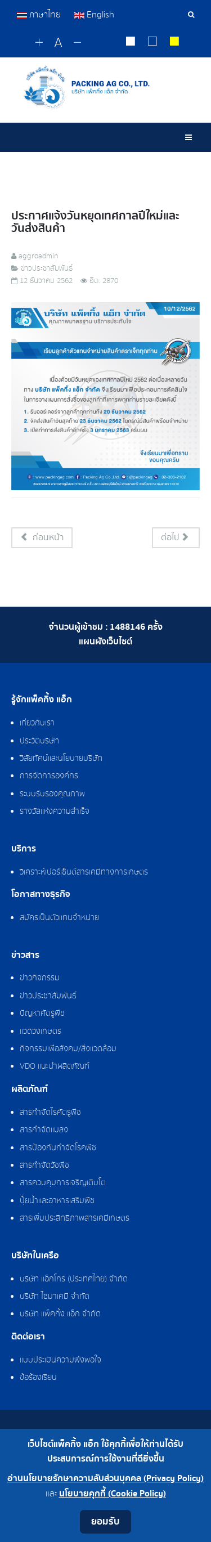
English (99, 14)
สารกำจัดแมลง (44, 1130)
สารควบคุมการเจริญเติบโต (63, 1183)
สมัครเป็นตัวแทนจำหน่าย (59, 918)
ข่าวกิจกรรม (40, 978)
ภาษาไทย (45, 14)
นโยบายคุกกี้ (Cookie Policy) (112, 1494)
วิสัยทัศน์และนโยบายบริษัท (61, 758)
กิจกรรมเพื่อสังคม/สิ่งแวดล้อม (68, 1049)
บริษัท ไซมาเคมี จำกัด (54, 1296)
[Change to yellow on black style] (174, 43)
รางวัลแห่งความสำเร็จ (54, 811)
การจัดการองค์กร (49, 776)
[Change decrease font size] (77, 43)
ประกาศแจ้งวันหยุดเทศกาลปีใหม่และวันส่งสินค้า (95, 222)
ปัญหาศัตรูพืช (42, 1013)
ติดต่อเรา (28, 1337)
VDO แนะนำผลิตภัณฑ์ (54, 1066)
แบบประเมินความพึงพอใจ (60, 1360)
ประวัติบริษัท (39, 741)
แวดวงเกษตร (40, 1031)
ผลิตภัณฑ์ (29, 1089)
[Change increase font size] (39, 43)
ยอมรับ (105, 1521)
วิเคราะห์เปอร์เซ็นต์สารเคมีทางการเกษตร (84, 872)
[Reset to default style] (152, 43)
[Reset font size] (58, 43)
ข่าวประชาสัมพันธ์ (48, 996)
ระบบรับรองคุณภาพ (52, 794)
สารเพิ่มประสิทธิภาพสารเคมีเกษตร (74, 1218)
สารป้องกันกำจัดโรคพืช (58, 1148)
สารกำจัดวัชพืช (44, 1165)
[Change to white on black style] (130, 43)
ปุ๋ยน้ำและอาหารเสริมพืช (57, 1201)
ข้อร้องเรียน (38, 1377)
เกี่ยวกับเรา (37, 723)
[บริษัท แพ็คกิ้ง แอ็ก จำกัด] (105, 87)
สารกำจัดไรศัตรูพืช (50, 1112)
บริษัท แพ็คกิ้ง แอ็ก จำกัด (60, 1314)
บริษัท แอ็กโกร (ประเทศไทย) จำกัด (74, 1279)
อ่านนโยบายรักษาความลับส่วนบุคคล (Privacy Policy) (105, 1479)
